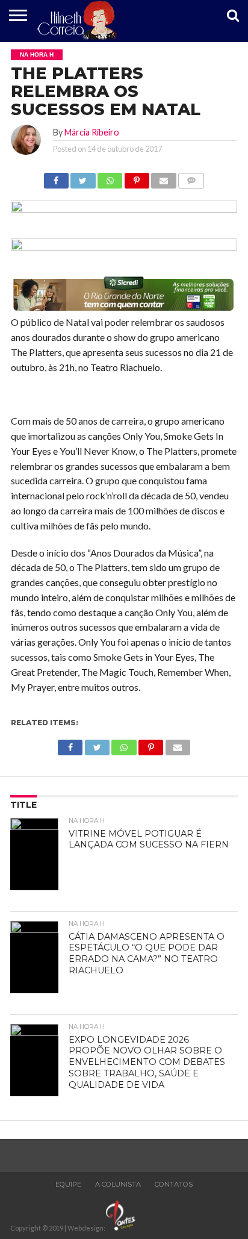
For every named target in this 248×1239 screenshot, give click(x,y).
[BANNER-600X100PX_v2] (124, 246)
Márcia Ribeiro (91, 132)
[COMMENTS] (191, 177)
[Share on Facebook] (56, 177)
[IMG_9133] (124, 208)
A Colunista (118, 1184)
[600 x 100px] (124, 310)
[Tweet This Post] (83, 177)
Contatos (174, 1184)
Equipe (68, 1184)
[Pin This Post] (136, 177)
